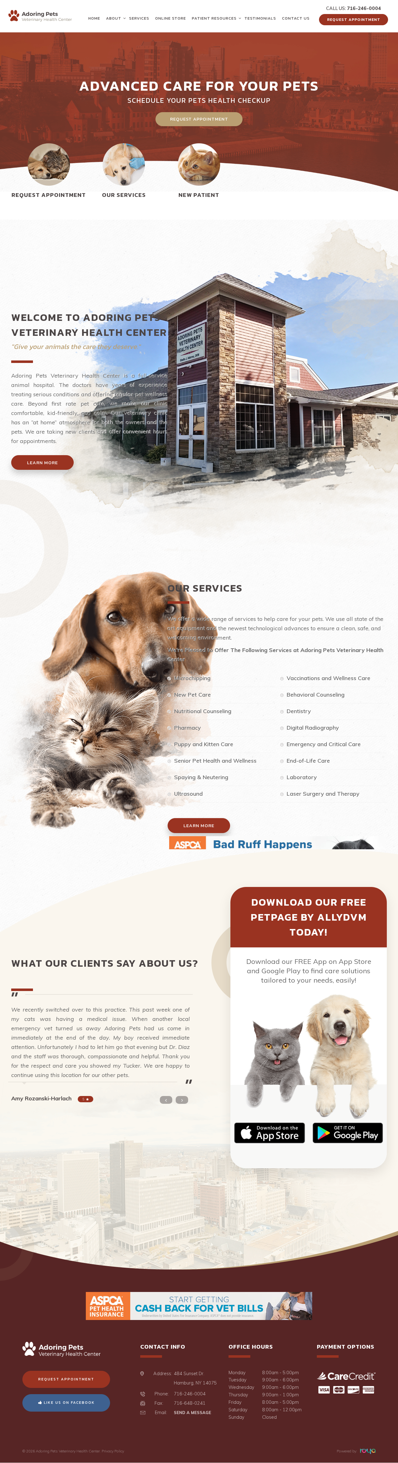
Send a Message (192, 1412)
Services (139, 18)
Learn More (42, 462)
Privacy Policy (113, 1451)
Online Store (170, 18)
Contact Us (296, 18)
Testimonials (260, 18)
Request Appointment (353, 19)
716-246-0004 (364, 8)
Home (94, 18)
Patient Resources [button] (214, 18)
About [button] (113, 18)
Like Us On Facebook (68, 1402)
